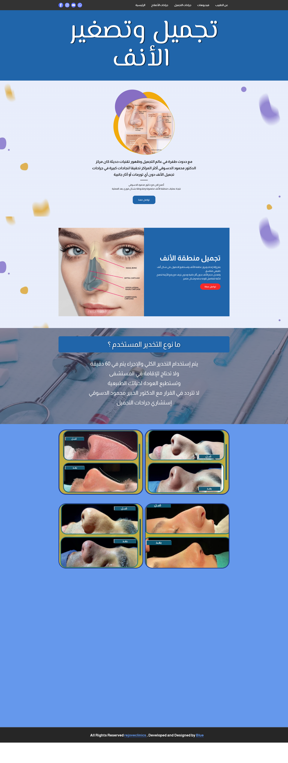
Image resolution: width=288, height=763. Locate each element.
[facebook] (60, 5)
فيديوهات (203, 5)
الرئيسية (140, 5)
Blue (200, 735)
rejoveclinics (135, 735)
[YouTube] (73, 5)
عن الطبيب (221, 5)
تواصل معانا (210, 286)
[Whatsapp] (79, 5)
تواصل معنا (144, 200)
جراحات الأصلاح (159, 5)
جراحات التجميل (182, 5)
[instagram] (67, 5)
